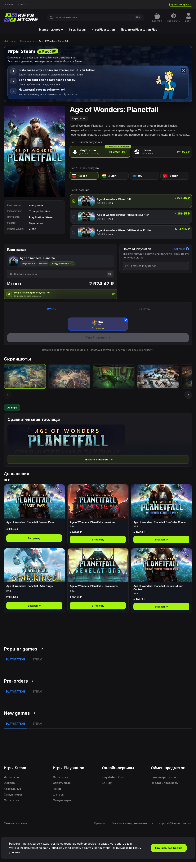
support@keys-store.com (175, 823)
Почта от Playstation (137, 249)
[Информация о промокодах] (110, 274)
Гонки (57, 788)
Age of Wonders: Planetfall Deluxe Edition (123, 214)
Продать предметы (164, 782)
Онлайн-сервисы (118, 768)
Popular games (20, 649)
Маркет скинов (49, 29)
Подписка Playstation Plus (139, 29)
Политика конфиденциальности (132, 823)
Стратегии (11, 800)
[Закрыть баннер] (183, 70)
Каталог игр (27, 41)
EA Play (107, 782)
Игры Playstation (103, 29)
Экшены (9, 782)
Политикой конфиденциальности (133, 350)
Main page (10, 41)
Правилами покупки (100, 350)
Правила (99, 823)
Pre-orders (16, 681)
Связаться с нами (15, 823)
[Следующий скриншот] (188, 395)
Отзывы (8, 4)
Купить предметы (163, 777)
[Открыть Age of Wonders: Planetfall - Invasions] (98, 514)
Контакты (23, 4)
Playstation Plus (113, 777)
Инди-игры (11, 777)
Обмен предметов (168, 768)
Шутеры (58, 794)
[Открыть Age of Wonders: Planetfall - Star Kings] (34, 580)
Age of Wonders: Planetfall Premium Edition (124, 230)
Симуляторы (13, 794)
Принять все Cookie (168, 847)
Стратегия (79, 118)
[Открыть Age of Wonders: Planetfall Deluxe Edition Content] (161, 580)
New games (17, 713)
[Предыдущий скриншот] (7, 395)
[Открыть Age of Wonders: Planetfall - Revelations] (98, 580)
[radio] (100, 151)
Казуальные (12, 788)
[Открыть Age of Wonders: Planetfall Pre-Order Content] (161, 514)
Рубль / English (180, 4)
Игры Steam (77, 29)
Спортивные (62, 782)
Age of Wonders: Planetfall (114, 199)
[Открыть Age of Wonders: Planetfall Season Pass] (34, 514)
